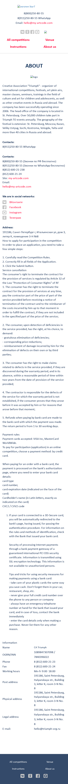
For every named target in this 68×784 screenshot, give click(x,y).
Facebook (15, 207)
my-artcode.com (18, 178)
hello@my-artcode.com (38, 23)
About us (50, 47)
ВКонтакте (16, 202)
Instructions (18, 47)
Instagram (15, 212)
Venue (49, 40)
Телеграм (15, 217)
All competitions (18, 40)
